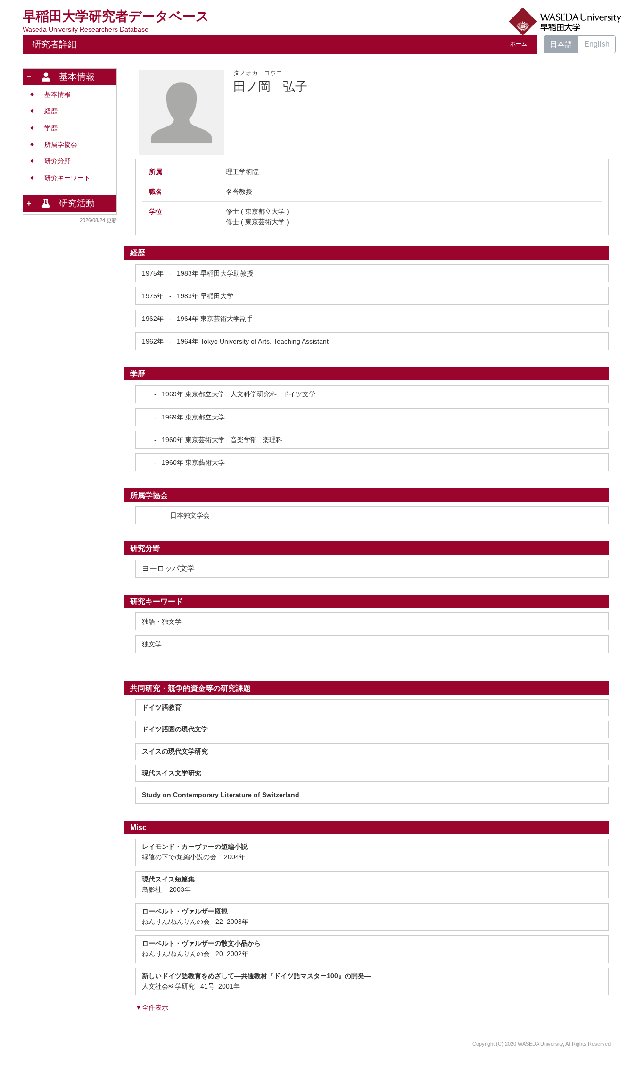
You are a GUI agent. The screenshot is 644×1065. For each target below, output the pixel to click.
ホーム (518, 44)
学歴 (51, 128)
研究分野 (57, 161)
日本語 (561, 44)
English (597, 44)
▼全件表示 (151, 1007)
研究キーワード (67, 178)
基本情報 (57, 94)
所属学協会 (60, 144)
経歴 (51, 111)
